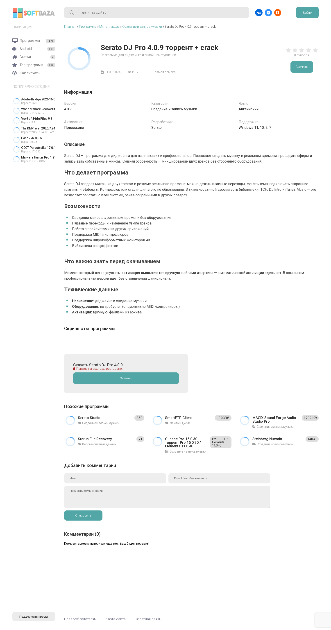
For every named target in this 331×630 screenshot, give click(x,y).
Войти (307, 12)
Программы (88, 26)
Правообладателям (80, 619)
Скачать (302, 67)
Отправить (83, 515)
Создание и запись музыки (142, 26)
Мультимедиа (109, 26)
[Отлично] (315, 52)
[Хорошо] (308, 52)
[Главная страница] (33, 13)
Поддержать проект (33, 616)
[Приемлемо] (295, 52)
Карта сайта (116, 619)
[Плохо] (288, 52)
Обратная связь (148, 619)
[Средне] (301, 52)
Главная (70, 26)
